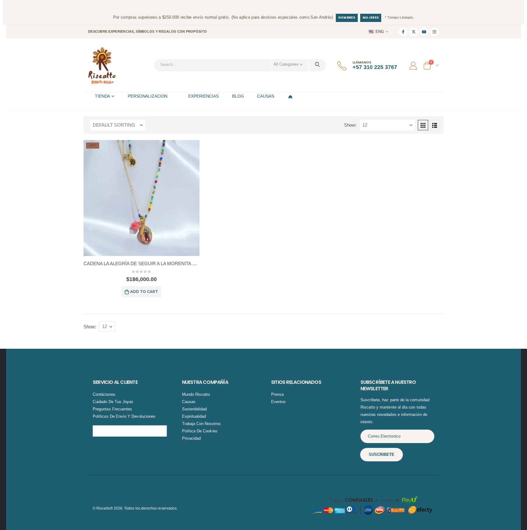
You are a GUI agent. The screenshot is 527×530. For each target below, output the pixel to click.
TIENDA (102, 96)
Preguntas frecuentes (112, 409)
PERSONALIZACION (147, 96)
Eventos (278, 401)
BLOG (238, 96)
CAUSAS (265, 96)
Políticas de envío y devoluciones (124, 416)
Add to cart (144, 291)
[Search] (317, 64)
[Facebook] (403, 31)
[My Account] (414, 65)
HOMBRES (346, 17)
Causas (188, 401)
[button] (423, 125)
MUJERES (371, 17)
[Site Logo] (102, 65)
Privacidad (191, 438)
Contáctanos (104, 394)
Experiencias (203, 96)
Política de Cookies (199, 431)
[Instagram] (434, 31)
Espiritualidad (194, 416)
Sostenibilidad (194, 409)
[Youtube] (424, 31)
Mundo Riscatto (196, 394)
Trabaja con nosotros (201, 423)
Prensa (277, 394)
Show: (350, 125)
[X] (413, 31)
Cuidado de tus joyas (113, 401)
